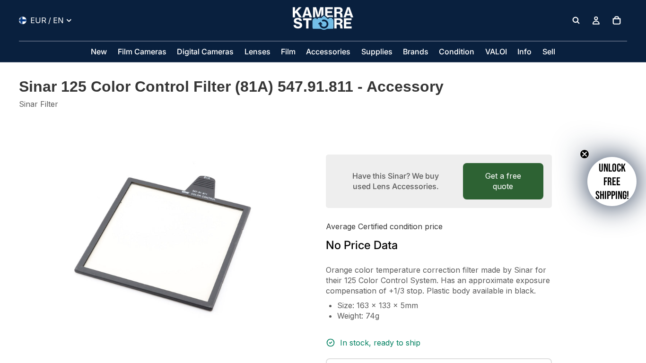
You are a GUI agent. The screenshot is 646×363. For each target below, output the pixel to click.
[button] (612, 181)
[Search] (576, 20)
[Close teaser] (584, 154)
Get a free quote (503, 181)
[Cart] (616, 20)
